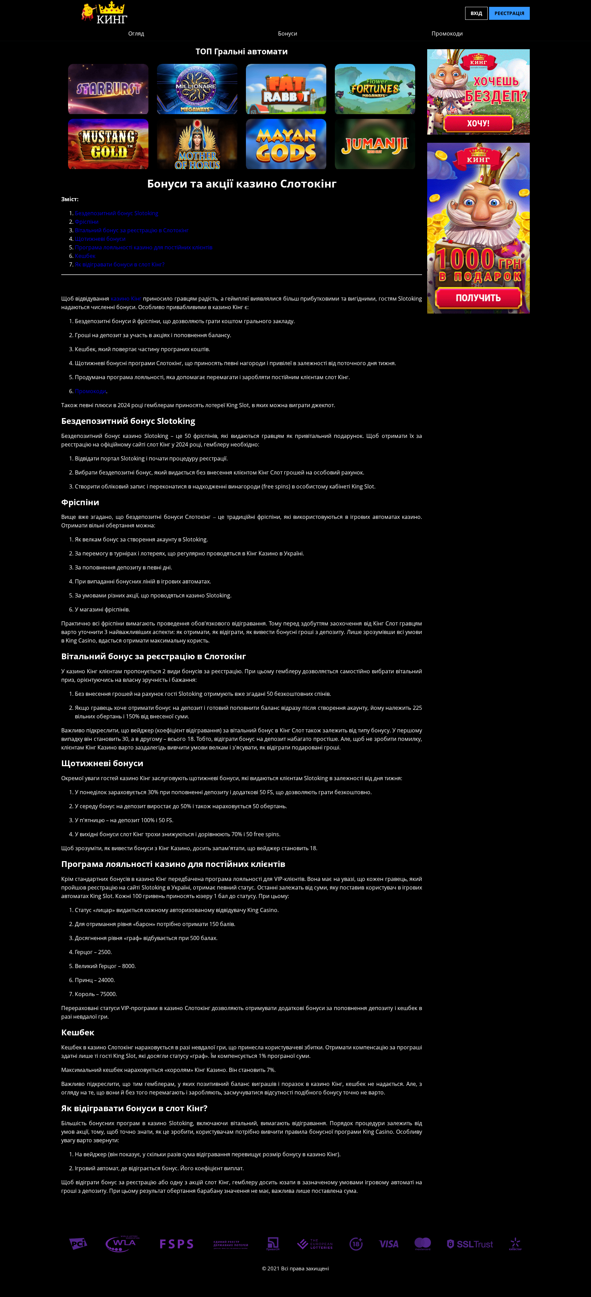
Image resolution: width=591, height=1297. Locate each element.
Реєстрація (509, 13)
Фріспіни (86, 221)
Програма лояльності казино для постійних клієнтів (143, 247)
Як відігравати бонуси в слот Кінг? (120, 264)
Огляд (136, 33)
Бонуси (287, 33)
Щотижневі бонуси (100, 239)
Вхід (476, 13)
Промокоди (447, 33)
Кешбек (85, 256)
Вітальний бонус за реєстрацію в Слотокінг (132, 230)
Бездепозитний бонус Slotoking (116, 213)
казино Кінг (126, 298)
